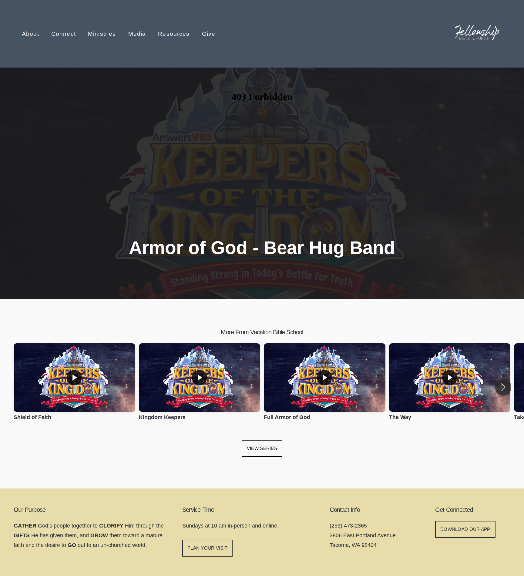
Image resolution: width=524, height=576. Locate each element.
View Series (262, 448)
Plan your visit (207, 548)
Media (138, 34)
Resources (174, 34)
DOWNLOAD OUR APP (465, 529)
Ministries (103, 34)
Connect (64, 34)
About (31, 34)
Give (209, 34)
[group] (74, 387)
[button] (503, 387)
